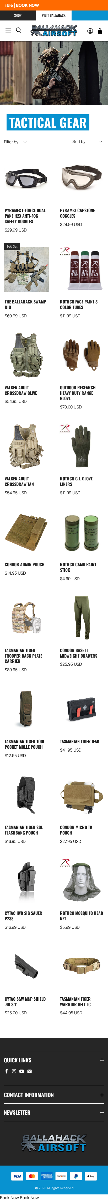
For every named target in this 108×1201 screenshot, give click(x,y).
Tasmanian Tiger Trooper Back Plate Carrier (23, 655)
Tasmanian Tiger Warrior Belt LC (75, 1001)
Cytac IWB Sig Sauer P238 (23, 915)
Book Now (9, 1197)
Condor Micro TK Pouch (76, 830)
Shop (17, 15)
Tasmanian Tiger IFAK (79, 741)
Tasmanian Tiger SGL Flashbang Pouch (24, 830)
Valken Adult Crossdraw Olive (21, 390)
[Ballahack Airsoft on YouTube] (21, 1072)
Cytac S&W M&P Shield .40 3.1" (25, 1001)
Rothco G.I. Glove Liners (76, 481)
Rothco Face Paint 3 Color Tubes (79, 304)
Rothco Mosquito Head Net (81, 915)
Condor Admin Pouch (25, 564)
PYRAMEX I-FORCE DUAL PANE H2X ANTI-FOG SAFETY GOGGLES (25, 215)
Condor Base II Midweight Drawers (78, 653)
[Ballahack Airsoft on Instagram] (14, 1072)
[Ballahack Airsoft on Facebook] (6, 1072)
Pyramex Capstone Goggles (77, 213)
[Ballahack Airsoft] (54, 30)
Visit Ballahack (54, 15)
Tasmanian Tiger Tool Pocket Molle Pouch (25, 744)
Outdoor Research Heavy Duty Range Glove (78, 392)
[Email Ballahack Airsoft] (29, 1072)
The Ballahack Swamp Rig (25, 304)
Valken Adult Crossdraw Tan (19, 481)
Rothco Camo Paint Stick (78, 567)
